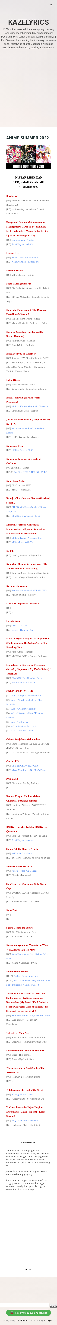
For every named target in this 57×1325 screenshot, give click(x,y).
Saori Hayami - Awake (23, 840)
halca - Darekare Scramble (25, 257)
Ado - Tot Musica (19, 721)
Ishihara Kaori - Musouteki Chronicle (30, 406)
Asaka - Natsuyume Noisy (26, 975)
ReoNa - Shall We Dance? (24, 870)
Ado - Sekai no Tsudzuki (23, 726)
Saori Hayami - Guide (22, 244)
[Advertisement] (28, 88)
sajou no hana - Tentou (23, 239)
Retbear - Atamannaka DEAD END (29, 590)
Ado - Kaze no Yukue (22, 730)
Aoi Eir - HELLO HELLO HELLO (30, 472)
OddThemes (22, 1320)
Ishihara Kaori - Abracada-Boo (27, 537)
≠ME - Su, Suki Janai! (22, 853)
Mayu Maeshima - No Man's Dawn (29, 770)
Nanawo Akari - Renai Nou (25, 261)
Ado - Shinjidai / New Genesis (26, 695)
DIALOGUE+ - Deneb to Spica (27, 678)
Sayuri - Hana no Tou (22, 629)
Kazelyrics (28, 22)
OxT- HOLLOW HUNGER (25, 765)
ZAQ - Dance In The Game (25, 1120)
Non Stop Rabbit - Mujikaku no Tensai (31, 1015)
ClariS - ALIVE (19, 625)
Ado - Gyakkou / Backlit (23, 708)
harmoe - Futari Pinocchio (24, 682)
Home (28, 1269)
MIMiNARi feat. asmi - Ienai (26, 515)
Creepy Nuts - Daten (22, 1094)
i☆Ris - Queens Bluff (22, 450)
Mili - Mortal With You (23, 542)
